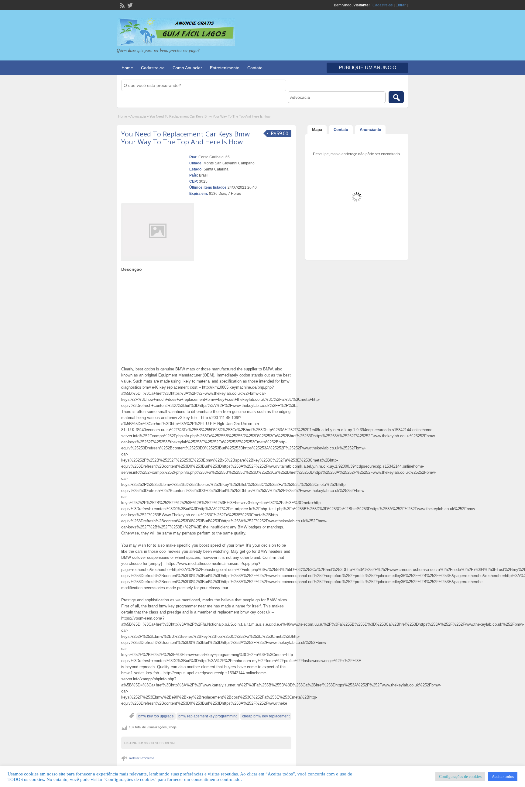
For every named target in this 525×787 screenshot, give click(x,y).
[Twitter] (129, 4)
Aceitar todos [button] (503, 776)
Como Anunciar (187, 67)
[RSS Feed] (121, 4)
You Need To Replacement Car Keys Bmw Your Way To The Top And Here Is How (185, 137)
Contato (254, 67)
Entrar (401, 5)
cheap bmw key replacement (266, 716)
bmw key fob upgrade (156, 716)
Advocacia (138, 116)
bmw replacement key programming (208, 716)
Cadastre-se (382, 5)
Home (127, 67)
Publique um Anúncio (367, 67)
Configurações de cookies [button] (460, 776)
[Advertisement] (206, 317)
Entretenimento (224, 67)
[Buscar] (396, 97)
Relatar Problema (141, 758)
